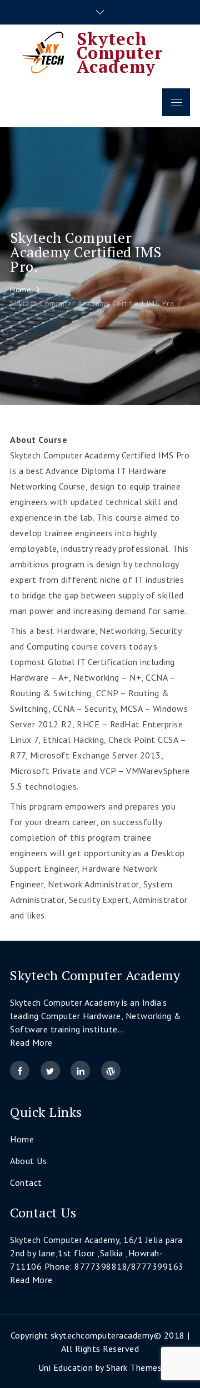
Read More (31, 1042)
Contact (26, 1182)
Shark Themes (134, 1367)
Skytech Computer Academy (120, 52)
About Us (28, 1160)
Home (22, 1139)
